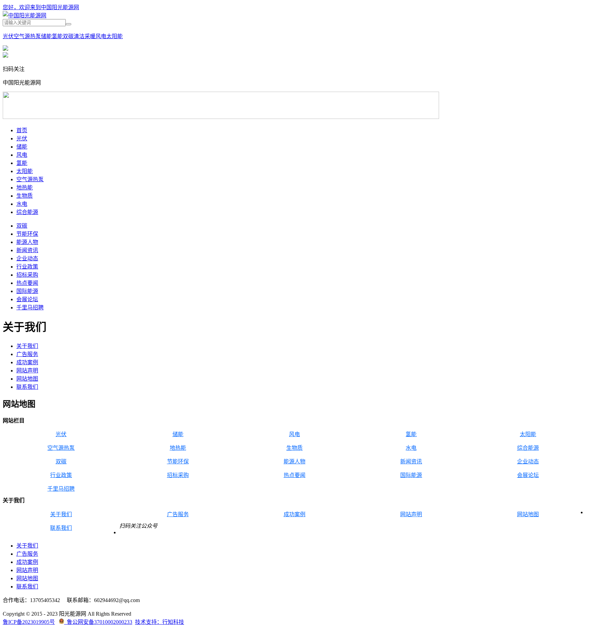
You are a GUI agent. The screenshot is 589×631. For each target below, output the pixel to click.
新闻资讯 (27, 250)
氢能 (57, 36)
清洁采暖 (84, 36)
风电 (100, 36)
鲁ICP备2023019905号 (29, 622)
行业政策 (27, 267)
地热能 (24, 187)
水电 (21, 204)
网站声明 (27, 370)
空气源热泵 (27, 36)
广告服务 (27, 354)
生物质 (24, 196)
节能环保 (27, 234)
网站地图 (27, 379)
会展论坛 (27, 299)
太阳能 (114, 36)
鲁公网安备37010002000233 (98, 622)
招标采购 (27, 275)
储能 (46, 36)
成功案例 (27, 362)
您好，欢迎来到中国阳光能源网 (41, 7)
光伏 (8, 36)
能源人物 (27, 242)
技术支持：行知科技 (159, 622)
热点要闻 (27, 283)
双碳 (68, 36)
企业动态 (27, 258)
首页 (21, 130)
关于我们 (27, 346)
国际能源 (27, 291)
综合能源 (27, 212)
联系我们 (27, 387)
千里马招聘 (30, 307)
